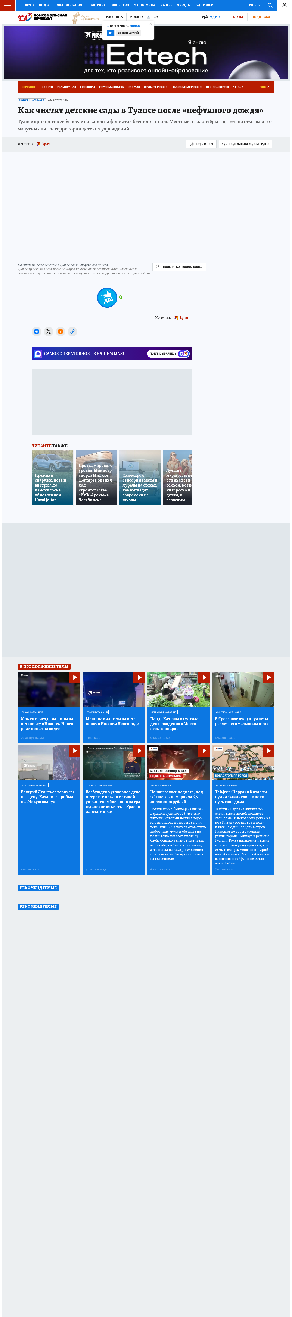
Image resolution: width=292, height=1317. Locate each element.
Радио (214, 17)
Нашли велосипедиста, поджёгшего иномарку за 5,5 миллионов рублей (177, 796)
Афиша (238, 87)
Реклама (235, 17)
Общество (120, 5)
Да (110, 32)
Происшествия (217, 87)
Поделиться (204, 144)
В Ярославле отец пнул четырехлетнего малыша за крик (242, 721)
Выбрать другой (128, 32)
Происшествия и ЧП (32, 712)
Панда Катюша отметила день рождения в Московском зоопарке (175, 723)
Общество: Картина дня (31, 100)
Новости (46, 87)
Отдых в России (156, 87)
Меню (7, 5)
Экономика (144, 5)
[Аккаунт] (284, 5)
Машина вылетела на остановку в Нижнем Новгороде (112, 721)
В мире (166, 5)
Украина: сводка (111, 87)
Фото (29, 5)
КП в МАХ (134, 87)
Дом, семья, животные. (164, 712)
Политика (96, 5)
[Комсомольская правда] (42, 17)
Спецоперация (69, 5)
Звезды (184, 5)
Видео (44, 5)
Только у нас (66, 87)
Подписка (261, 17)
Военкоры (87, 87)
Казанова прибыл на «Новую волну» (48, 796)
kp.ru (47, 144)
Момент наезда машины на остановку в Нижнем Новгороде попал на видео (48, 723)
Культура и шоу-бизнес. (34, 785)
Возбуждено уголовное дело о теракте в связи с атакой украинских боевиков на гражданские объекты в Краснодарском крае (114, 801)
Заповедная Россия (187, 87)
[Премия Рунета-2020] (83, 17)
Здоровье (204, 5)
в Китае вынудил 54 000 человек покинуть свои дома (242, 796)
